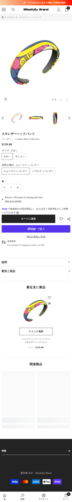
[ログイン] (59, 9)
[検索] (13, 10)
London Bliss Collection (27, 139)
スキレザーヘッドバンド (36, 342)
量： (4, 181)
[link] (61, 219)
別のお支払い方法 (36, 236)
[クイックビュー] (49, 303)
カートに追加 (28, 218)
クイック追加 (36, 331)
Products (11, 17)
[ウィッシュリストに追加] (49, 297)
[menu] (4, 10)
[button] (61, 100)
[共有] (67, 219)
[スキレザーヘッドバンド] (36, 311)
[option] (36, 63)
